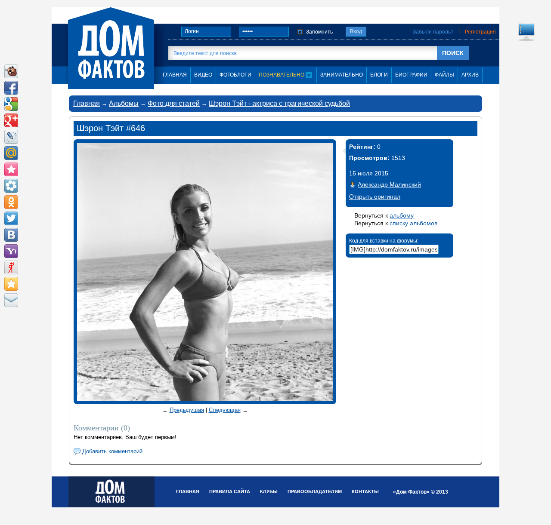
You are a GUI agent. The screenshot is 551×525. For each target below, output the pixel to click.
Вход (356, 31)
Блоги (379, 75)
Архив (470, 75)
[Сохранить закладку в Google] (11, 104)
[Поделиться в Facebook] (11, 88)
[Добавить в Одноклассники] (11, 202)
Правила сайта (229, 491)
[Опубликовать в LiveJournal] (11, 137)
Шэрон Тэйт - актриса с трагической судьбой (279, 103)
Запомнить (319, 32)
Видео (203, 75)
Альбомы (124, 103)
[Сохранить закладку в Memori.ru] (11, 169)
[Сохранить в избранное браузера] (11, 284)
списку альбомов (413, 223)
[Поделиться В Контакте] (11, 235)
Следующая (225, 410)
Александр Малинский (389, 184)
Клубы (269, 491)
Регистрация (480, 32)
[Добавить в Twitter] (11, 218)
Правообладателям (315, 491)
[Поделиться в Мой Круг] (11, 186)
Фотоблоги (235, 75)
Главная (86, 103)
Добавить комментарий (112, 451)
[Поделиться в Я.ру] (11, 267)
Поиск (453, 52)
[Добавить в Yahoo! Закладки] (11, 251)
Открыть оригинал (374, 196)
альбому (402, 215)
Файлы (444, 75)
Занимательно (341, 75)
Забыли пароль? (433, 32)
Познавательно (282, 75)
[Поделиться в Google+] (11, 120)
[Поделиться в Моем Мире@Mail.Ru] (11, 153)
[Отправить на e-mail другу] (11, 300)
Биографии (411, 75)
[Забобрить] (11, 71)
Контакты (365, 491)
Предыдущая (187, 410)
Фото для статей (174, 103)
